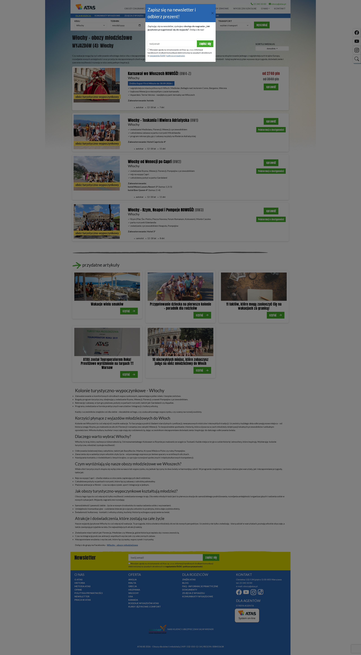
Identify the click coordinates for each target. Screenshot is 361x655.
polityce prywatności (176, 55)
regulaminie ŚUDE (157, 55)
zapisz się (205, 43)
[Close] (212, 13)
